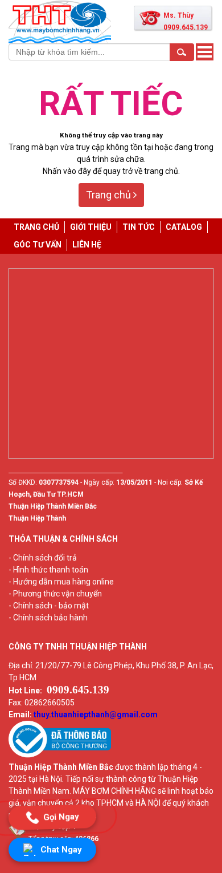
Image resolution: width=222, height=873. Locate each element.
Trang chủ (109, 195)
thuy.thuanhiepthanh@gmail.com (96, 714)
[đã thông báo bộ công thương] (60, 755)
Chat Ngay (61, 849)
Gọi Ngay (61, 816)
